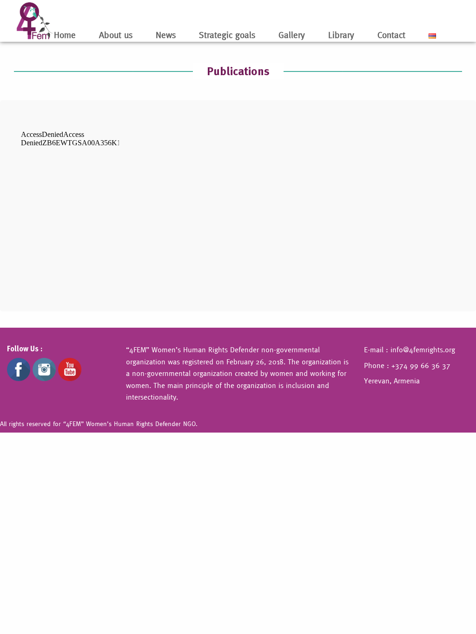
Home (65, 35)
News (166, 35)
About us (115, 35)
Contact (391, 35)
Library (341, 35)
